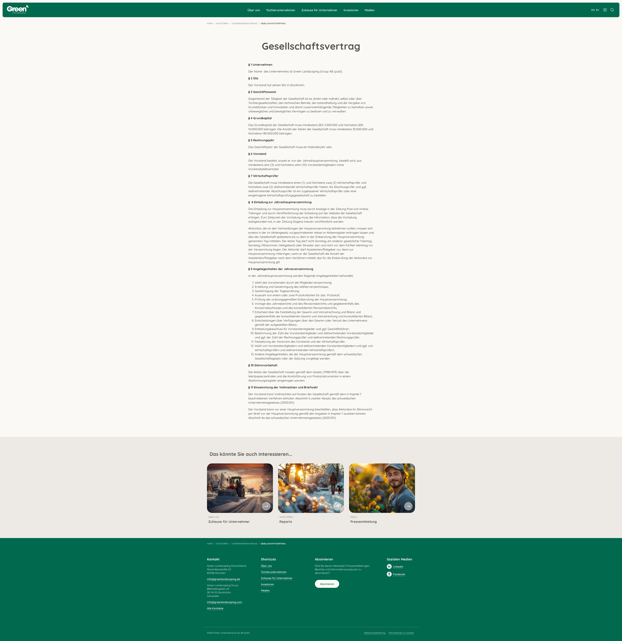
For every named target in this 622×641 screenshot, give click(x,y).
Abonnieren (327, 584)
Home (210, 23)
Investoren (351, 10)
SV (597, 10)
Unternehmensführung (244, 23)
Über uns (254, 10)
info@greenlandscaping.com (224, 602)
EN (593, 10)
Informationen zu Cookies (401, 632)
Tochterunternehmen (280, 10)
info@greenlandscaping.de (223, 579)
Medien (369, 10)
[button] (605, 9)
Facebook (399, 574)
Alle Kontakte (215, 608)
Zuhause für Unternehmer (319, 10)
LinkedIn (398, 566)
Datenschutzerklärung (374, 632)
